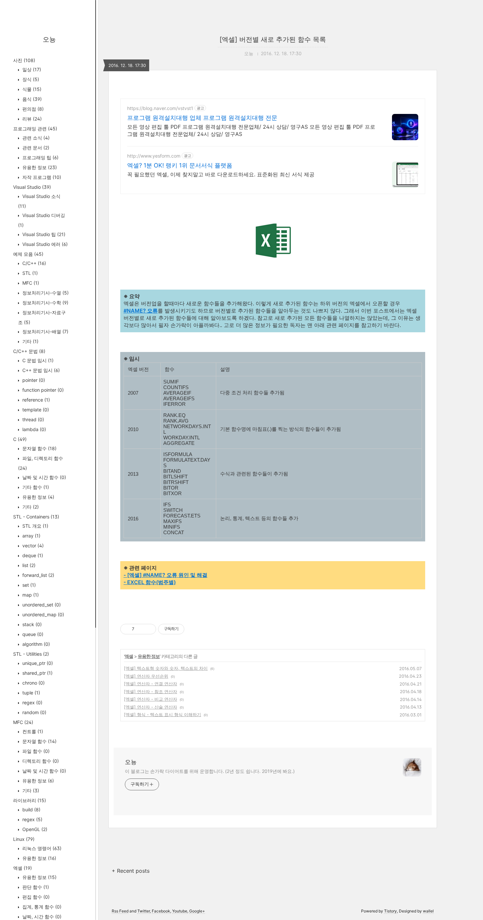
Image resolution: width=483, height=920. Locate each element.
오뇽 (49, 39)
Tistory (390, 911)
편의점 (32, 109)
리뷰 (31, 118)
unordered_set (41, 604)
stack (31, 624)
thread (32, 419)
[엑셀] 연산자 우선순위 (146, 676)
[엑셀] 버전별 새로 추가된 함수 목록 (272, 39)
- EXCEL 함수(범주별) (150, 582)
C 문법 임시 (37, 360)
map (30, 595)
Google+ (197, 911)
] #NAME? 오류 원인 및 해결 (173, 575)
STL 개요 (34, 526)
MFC (30, 283)
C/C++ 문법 (29, 351)
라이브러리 (29, 800)
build (30, 809)
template (35, 409)
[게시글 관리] (149, 629)
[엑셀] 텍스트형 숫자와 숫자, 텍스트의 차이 (166, 668)
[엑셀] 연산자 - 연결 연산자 (150, 683)
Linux (23, 839)
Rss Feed (120, 911)
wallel (428, 911)
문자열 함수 (39, 448)
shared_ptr (37, 673)
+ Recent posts (131, 870)
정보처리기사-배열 (44, 331)
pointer (33, 380)
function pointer (42, 390)
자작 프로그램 (41, 177)
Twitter (143, 911)
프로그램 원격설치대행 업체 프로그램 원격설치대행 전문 (202, 117)
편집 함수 (35, 897)
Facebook (161, 911)
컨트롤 (32, 731)
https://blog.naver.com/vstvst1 (160, 108)
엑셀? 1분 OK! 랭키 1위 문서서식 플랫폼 (179, 165)
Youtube (179, 911)
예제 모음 (28, 254)
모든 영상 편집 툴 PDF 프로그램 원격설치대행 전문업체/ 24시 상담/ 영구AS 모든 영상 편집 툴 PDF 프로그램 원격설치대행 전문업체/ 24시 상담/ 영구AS (251, 130)
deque (32, 555)
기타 (29, 341)
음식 (31, 99)
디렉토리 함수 (40, 761)
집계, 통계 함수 (41, 906)
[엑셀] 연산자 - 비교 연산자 (150, 699)
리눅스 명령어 (41, 848)
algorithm (35, 644)
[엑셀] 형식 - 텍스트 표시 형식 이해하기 (162, 714)
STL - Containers (36, 516)
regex (31, 702)
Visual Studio (32, 187)
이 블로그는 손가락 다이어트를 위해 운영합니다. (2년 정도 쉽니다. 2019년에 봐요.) (210, 771)
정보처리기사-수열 (45, 293)
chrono (33, 683)
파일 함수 (35, 751)
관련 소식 (35, 138)
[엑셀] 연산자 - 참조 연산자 (150, 691)
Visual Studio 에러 (44, 244)
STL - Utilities (31, 654)
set (28, 585)
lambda (33, 429)
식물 (31, 89)
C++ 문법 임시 (40, 370)
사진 (24, 60)
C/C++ (33, 263)
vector (32, 545)
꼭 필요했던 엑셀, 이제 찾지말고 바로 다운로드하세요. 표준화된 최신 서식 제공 (220, 174)
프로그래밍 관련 (35, 128)
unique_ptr (37, 663)
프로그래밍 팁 (39, 157)
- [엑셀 (132, 575)
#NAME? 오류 (141, 310)
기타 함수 (35, 487)
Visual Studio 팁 (43, 234)
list (28, 565)
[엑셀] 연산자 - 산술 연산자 (150, 707)
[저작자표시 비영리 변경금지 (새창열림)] (193, 629)
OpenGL (34, 829)
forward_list (37, 575)
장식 (30, 79)
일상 (31, 69)
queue (32, 634)
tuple (30, 692)
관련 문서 (35, 147)
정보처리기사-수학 (44, 302)
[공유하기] (140, 629)
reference (35, 400)
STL (29, 273)
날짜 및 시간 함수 (43, 477)
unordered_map (42, 614)
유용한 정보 (39, 167)
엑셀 (22, 868)
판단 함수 (35, 887)
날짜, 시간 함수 (41, 916)
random (33, 712)
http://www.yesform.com (153, 156)
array (30, 535)
